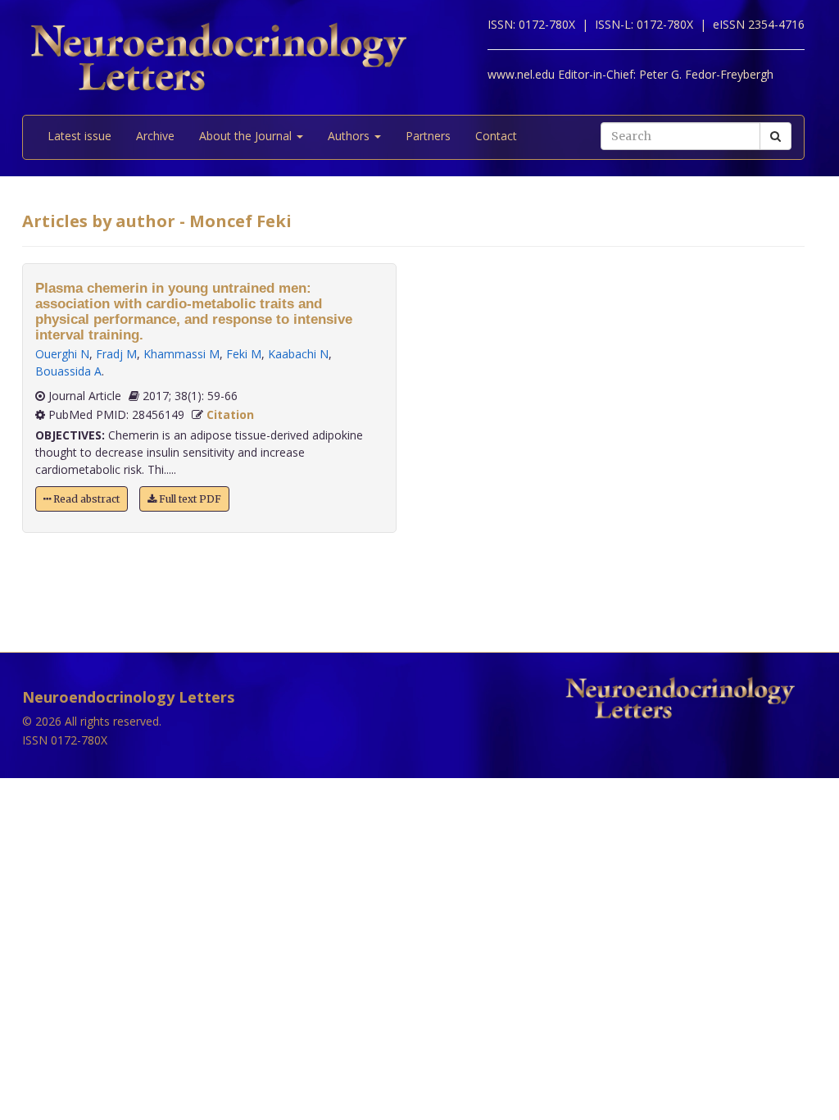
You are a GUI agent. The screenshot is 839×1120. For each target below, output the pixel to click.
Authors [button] (350, 135)
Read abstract (85, 499)
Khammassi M (181, 354)
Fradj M (116, 354)
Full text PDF (188, 499)
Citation (230, 414)
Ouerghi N (62, 354)
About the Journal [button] (247, 135)
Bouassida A (68, 371)
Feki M (243, 354)
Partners (428, 135)
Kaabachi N (298, 354)
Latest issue (79, 135)
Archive (155, 135)
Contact (496, 135)
